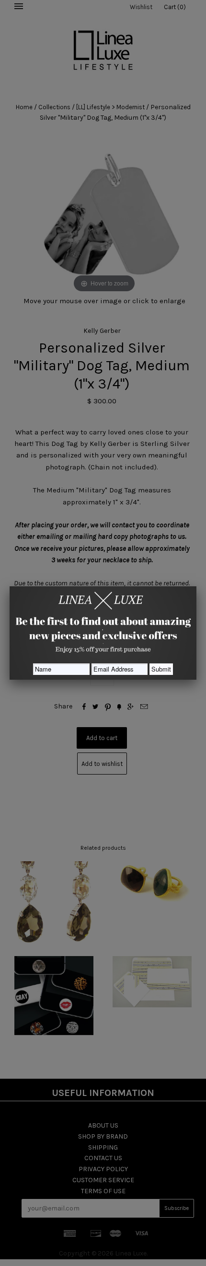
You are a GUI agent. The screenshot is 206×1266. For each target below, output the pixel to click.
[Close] (196, 586)
